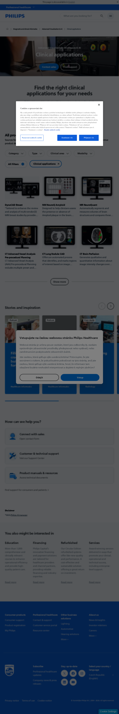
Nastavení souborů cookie (32, 138)
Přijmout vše (89, 138)
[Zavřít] (99, 105)
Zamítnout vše (67, 138)
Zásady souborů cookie (52, 130)
